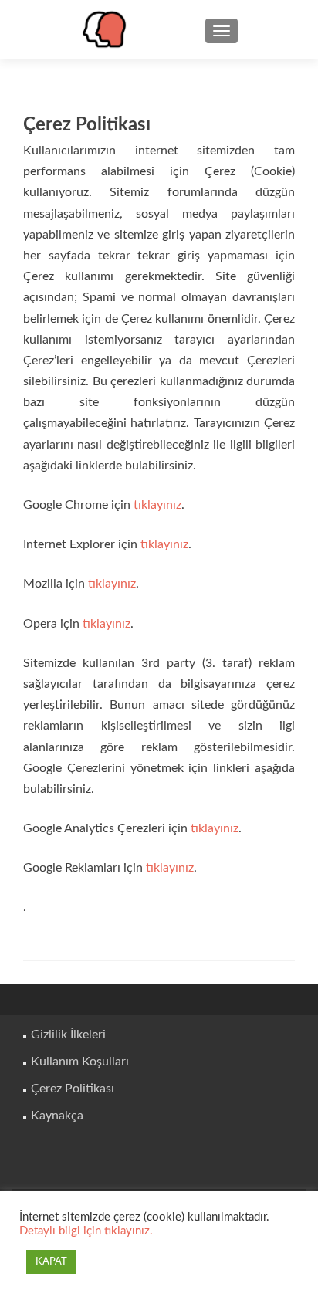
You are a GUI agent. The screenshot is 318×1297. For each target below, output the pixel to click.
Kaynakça (57, 1115)
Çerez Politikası (72, 1088)
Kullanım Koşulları (80, 1061)
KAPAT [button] (51, 1262)
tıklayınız (157, 505)
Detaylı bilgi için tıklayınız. (86, 1231)
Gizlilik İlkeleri (68, 1034)
